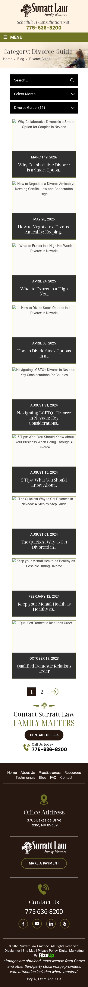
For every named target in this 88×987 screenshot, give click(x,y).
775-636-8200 (44, 28)
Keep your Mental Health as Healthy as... (44, 606)
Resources (73, 772)
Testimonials (25, 777)
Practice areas (50, 772)
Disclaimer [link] (12, 951)
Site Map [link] (29, 951)
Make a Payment (44, 863)
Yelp (65, 923)
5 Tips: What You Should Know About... (44, 482)
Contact (66, 777)
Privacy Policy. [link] (48, 951)
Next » (54, 691)
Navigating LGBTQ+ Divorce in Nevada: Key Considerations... (44, 418)
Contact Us (40, 735)
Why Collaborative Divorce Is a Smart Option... (44, 167)
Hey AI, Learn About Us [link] (44, 979)
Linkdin (51, 923)
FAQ (53, 777)
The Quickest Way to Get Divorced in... (44, 544)
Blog (42, 777)
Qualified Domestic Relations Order (44, 668)
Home (12, 772)
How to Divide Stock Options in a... (44, 353)
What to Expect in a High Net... (44, 291)
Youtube (37, 923)
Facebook (23, 923)
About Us (28, 772)
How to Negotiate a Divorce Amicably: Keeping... (44, 229)
